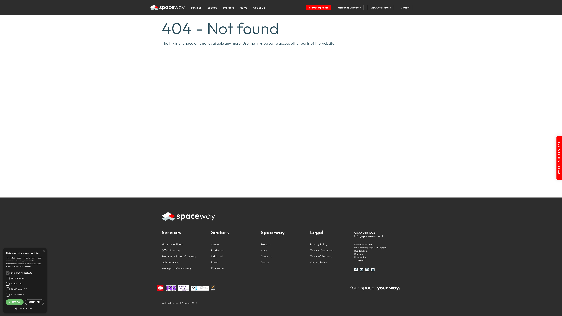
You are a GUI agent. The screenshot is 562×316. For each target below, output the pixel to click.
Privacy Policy (318, 244)
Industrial (217, 256)
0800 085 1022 (364, 232)
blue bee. (174, 303)
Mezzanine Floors (172, 244)
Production (217, 250)
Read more (26, 266)
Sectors (212, 7)
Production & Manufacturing (179, 256)
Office (215, 244)
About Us (259, 7)
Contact (405, 7)
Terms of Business (321, 256)
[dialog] (25, 280)
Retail (214, 262)
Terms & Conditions (322, 250)
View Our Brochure (381, 7)
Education (217, 268)
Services (196, 7)
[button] (25, 308)
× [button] (43, 251)
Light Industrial (171, 262)
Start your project (318, 7)
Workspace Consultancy (176, 268)
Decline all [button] (34, 302)
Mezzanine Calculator (349, 7)
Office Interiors (171, 250)
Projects (228, 7)
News (243, 7)
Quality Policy (318, 262)
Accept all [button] (14, 302)
